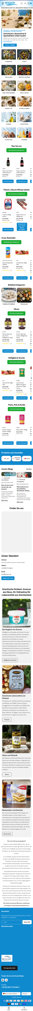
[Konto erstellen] (25, 3)
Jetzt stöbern (10, 45)
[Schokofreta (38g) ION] (22, 252)
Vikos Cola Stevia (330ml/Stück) (7, 172)
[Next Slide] (28, 25)
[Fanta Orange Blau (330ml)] (8, 252)
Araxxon (19, 997)
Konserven (24, 304)
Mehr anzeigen (7, 41)
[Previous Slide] (25, 25)
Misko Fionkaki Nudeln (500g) (6, 430)
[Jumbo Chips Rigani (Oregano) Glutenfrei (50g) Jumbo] (22, 372)
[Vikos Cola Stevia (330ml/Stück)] (8, 160)
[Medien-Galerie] (8, 295)
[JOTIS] (25, 458)
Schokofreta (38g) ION (21, 263)
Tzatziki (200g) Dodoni (6, 215)
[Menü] (2, 3)
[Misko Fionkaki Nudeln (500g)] (8, 419)
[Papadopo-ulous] (13, 458)
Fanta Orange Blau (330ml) (7, 263)
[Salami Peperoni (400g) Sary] (22, 204)
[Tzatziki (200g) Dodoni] (8, 204)
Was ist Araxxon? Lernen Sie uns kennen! (7, 487)
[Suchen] (21, 3)
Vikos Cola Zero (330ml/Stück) (20, 172)
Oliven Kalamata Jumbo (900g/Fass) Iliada (21, 335)
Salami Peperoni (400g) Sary (21, 215)
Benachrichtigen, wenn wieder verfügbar (22, 226)
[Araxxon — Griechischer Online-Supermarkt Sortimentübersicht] (16, 19)
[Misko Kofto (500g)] (22, 419)
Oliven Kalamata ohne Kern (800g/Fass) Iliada (7, 335)
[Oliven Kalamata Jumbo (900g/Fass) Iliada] (22, 323)
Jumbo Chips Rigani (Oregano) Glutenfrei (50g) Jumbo (21, 385)
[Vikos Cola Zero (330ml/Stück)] (22, 160)
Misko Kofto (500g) (21, 430)
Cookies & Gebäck (9, 304)
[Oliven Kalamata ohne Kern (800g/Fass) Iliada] (8, 323)
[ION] (5, 458)
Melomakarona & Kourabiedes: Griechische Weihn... (24, 489)
